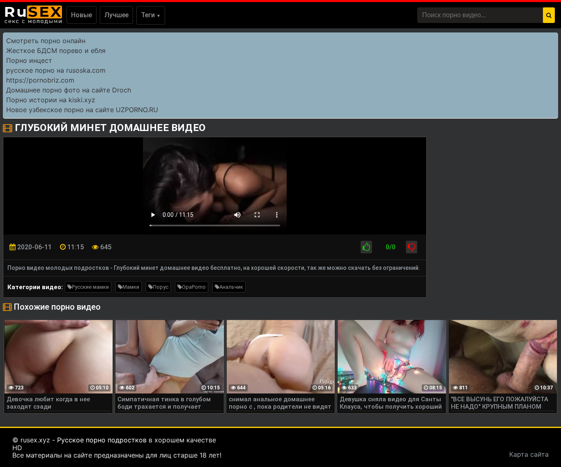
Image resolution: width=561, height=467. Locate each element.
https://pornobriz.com (40, 80)
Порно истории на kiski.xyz (50, 100)
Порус (160, 287)
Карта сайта (529, 454)
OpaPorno (194, 287)
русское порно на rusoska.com (56, 70)
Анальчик (231, 287)
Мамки (130, 287)
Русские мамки (90, 287)
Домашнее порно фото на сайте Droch (68, 90)
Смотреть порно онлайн (45, 41)
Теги (151, 15)
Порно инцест (29, 60)
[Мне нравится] (366, 247)
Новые (81, 15)
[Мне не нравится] (411, 247)
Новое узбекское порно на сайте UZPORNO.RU (82, 110)
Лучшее (116, 15)
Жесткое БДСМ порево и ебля (56, 50)
